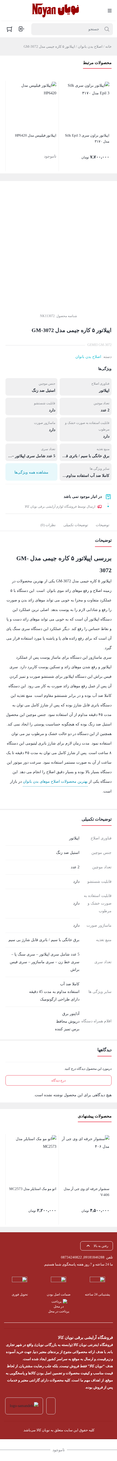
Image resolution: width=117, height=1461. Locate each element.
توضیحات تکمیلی (75, 525)
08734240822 (71, 1257)
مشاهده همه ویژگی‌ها (31, 472)
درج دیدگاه (58, 1080)
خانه (108, 46)
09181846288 (94, 1257)
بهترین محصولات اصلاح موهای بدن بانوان (55, 781)
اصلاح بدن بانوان (90, 46)
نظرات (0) (48, 525)
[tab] (103, 525)
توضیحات (102, 525)
